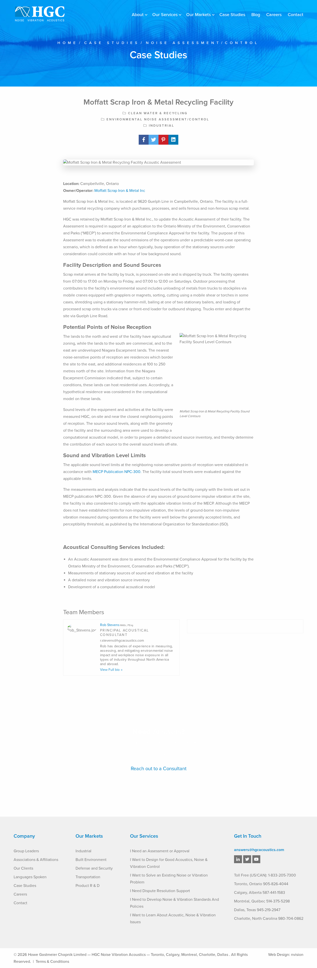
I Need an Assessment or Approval (159, 851)
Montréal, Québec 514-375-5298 (262, 901)
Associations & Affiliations (36, 859)
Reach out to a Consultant (158, 769)
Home (67, 43)
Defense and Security (94, 868)
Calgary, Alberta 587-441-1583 (259, 892)
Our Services (165, 14)
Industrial (83, 851)
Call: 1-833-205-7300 (158, 754)
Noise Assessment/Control (202, 43)
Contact (295, 14)
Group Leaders (26, 851)
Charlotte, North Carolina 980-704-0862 (268, 918)
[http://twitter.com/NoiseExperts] (247, 859)
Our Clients (23, 868)
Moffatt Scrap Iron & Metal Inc (119, 190)
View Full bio (110, 670)
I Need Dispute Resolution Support (160, 890)
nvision (297, 954)
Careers (274, 14)
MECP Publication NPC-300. (117, 471)
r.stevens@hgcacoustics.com (122, 641)
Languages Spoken (30, 877)
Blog (255, 14)
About (138, 14)
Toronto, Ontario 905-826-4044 (261, 883)
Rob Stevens (116, 625)
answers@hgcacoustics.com (259, 849)
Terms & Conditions (52, 961)
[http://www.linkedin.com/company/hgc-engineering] (238, 859)
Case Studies (232, 14)
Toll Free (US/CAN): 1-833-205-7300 (265, 875)
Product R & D (88, 885)
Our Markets (198, 14)
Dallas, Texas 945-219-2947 (257, 909)
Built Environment (91, 859)
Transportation (88, 877)
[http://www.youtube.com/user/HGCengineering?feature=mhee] (256, 859)
